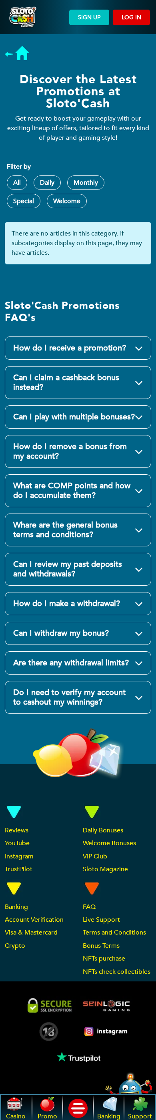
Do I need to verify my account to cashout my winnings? (69, 697)
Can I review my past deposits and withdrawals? (67, 569)
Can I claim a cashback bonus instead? (66, 382)
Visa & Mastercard (31, 932)
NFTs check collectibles (116, 971)
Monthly (86, 182)
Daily (47, 182)
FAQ (89, 906)
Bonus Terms (101, 945)
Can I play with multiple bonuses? (74, 416)
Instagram (19, 856)
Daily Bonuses (103, 830)
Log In (131, 17)
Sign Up (89, 17)
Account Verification (34, 919)
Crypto (15, 945)
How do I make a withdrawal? (66, 603)
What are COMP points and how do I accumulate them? (71, 490)
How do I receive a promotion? (69, 347)
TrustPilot (18, 869)
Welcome (66, 201)
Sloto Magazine (105, 869)
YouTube (17, 843)
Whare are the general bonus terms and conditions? (65, 530)
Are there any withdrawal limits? (71, 662)
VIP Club (95, 856)
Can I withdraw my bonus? (61, 633)
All (17, 182)
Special (23, 201)
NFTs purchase (104, 958)
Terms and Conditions (114, 932)
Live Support (101, 919)
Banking (16, 906)
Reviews (16, 830)
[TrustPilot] (78, 1057)
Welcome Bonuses (109, 843)
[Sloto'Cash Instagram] (106, 1031)
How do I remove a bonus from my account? (70, 451)
